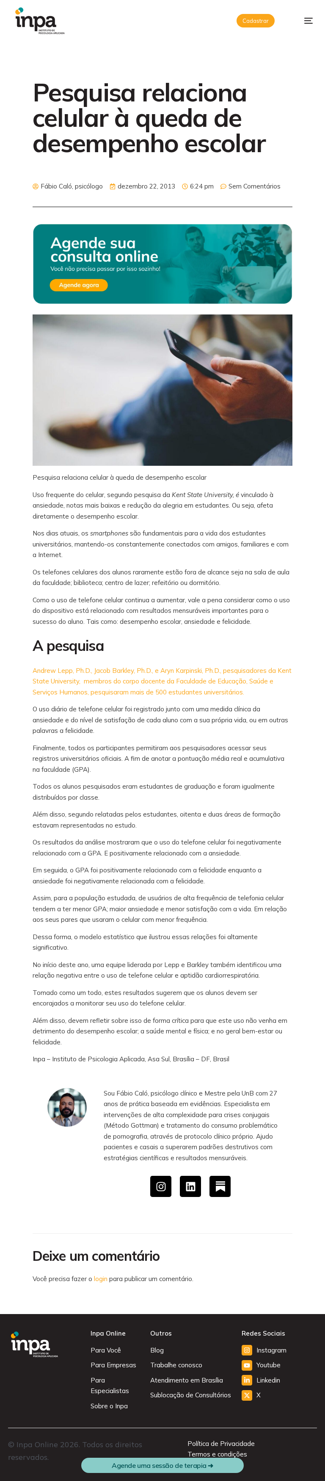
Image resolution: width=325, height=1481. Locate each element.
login (100, 1279)
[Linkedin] (190, 1186)
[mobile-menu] (301, 21)
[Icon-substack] (220, 1186)
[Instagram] (160, 1186)
